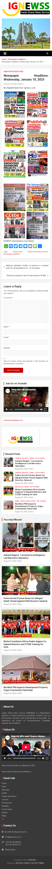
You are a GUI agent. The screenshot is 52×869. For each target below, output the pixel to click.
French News (7, 809)
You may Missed (13, 519)
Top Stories (40, 458)
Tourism (5, 799)
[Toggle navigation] (5, 53)
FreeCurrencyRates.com (13, 420)
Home (4, 783)
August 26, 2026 (21, 469)
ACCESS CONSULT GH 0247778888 (30, 863)
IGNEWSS (32, 860)
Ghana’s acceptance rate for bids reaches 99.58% (26, 275)
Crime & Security (22, 458)
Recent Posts (12, 454)
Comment (8, 298)
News (32, 458)
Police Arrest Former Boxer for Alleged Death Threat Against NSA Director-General (31, 477)
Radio (4, 816)
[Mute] (41, 409)
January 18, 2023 (10, 84)
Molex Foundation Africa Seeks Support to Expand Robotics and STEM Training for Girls (30, 492)
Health (4, 793)
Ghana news (17, 252)
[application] (26, 399)
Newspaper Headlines (13, 71)
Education (19, 487)
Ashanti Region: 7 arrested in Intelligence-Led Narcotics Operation (29, 463)
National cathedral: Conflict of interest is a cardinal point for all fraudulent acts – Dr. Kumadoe (27, 266)
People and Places (27, 501)
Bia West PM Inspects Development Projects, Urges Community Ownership (29, 506)
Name (7, 327)
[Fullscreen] (45, 409)
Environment (7, 803)
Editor (31, 469)
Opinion (5, 812)
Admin (20, 84)
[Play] (7, 409)
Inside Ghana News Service (38, 252)
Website (7, 348)
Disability (5, 806)
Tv (3, 819)
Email (6, 337)
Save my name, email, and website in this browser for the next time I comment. (26, 362)
